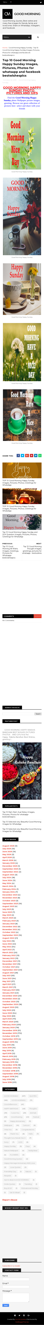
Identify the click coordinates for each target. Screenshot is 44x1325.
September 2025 (10, 869)
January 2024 (8, 892)
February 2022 (9, 955)
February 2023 (9, 921)
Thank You (14, 1134)
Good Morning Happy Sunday (20, 48)
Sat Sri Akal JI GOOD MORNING (16, 1180)
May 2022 (6, 947)
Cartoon (26, 1125)
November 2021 (9, 964)
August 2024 (8, 875)
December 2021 (9, 961)
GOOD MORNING (11, 1096)
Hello (31, 1134)
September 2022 (10, 935)
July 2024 (6, 877)
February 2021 (8, 990)
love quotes (15, 1167)
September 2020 (10, 1004)
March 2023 (7, 918)
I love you (15, 1113)
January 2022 (8, 958)
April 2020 (7, 1019)
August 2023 (8, 906)
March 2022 (7, 952)
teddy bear (32, 1150)
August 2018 (8, 1076)
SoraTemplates (20, 1319)
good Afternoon (10, 1104)
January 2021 (8, 993)
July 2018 (6, 1079)
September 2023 (10, 903)
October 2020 (9, 1002)
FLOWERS (14, 1155)
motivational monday (29, 1188)
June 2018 (7, 1082)
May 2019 (6, 1050)
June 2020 (7, 1013)
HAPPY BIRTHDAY (11, 1109)
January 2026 (8, 863)
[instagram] (24, 1315)
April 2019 (6, 1053)
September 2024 (10, 872)
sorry (6, 1142)
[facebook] (15, 1315)
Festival (36, 1117)
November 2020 (9, 999)
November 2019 (9, 1033)
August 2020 (8, 1007)
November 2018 (9, 1068)
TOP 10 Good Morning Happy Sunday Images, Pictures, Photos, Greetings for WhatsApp (19, 482)
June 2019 (7, 1048)
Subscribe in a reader (11, 1266)
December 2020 (9, 996)
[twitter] (41, 2)
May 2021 (6, 981)
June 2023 (7, 912)
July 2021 (6, 975)
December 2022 (9, 927)
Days (28, 1146)
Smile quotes (9, 1184)
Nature (28, 1171)
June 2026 (7, 851)
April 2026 (7, 857)
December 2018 (9, 1065)
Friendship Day (10, 1171)
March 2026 (7, 860)
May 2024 (6, 883)
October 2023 (8, 901)
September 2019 (10, 1039)
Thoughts (33, 1109)
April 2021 (6, 984)
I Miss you (8, 1130)
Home (4, 48)
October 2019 (8, 1036)
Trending (28, 1184)
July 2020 (6, 1010)
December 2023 (9, 895)
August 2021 (8, 973)
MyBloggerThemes (22, 1322)
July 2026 (6, 849)
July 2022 (6, 941)
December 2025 (9, 866)
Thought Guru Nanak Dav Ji (14, 1138)
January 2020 (8, 1027)
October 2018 (8, 1071)
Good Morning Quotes (13, 1159)
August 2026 (8, 846)
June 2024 (7, 880)
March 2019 (7, 1056)
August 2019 (8, 1042)
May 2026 (6, 854)
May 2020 (6, 1016)
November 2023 (9, 898)
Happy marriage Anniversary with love (19, 1163)
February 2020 (9, 1025)
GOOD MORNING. (19, 1100)
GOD (20, 1142)
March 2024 (7, 886)
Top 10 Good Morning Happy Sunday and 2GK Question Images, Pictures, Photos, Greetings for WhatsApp (19, 534)
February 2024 (9, 889)
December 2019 (9, 1030)
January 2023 (8, 924)
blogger (37, 616)
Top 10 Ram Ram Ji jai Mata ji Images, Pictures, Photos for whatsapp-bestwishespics (18, 814)
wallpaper (8, 1125)
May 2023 (6, 915)
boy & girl (8, 1188)
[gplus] (29, 1315)
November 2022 (9, 929)
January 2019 (8, 1062)
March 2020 (7, 1022)
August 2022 (8, 938)
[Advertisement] (22, 589)
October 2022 (8, 932)
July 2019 (6, 1045)
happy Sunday (10, 1146)
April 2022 (7, 950)
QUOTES (33, 1096)
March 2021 (7, 987)
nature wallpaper (11, 1150)
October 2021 (8, 967)
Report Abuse (9, 1200)
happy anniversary (17, 1121)
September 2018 (10, 1074)
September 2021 (10, 970)
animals (33, 1113)
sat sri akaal (15, 1192)
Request (7, 1176)
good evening (16, 1117)
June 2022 (7, 944)
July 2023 (6, 909)
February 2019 (9, 1059)
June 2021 (7, 978)
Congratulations (28, 1130)
